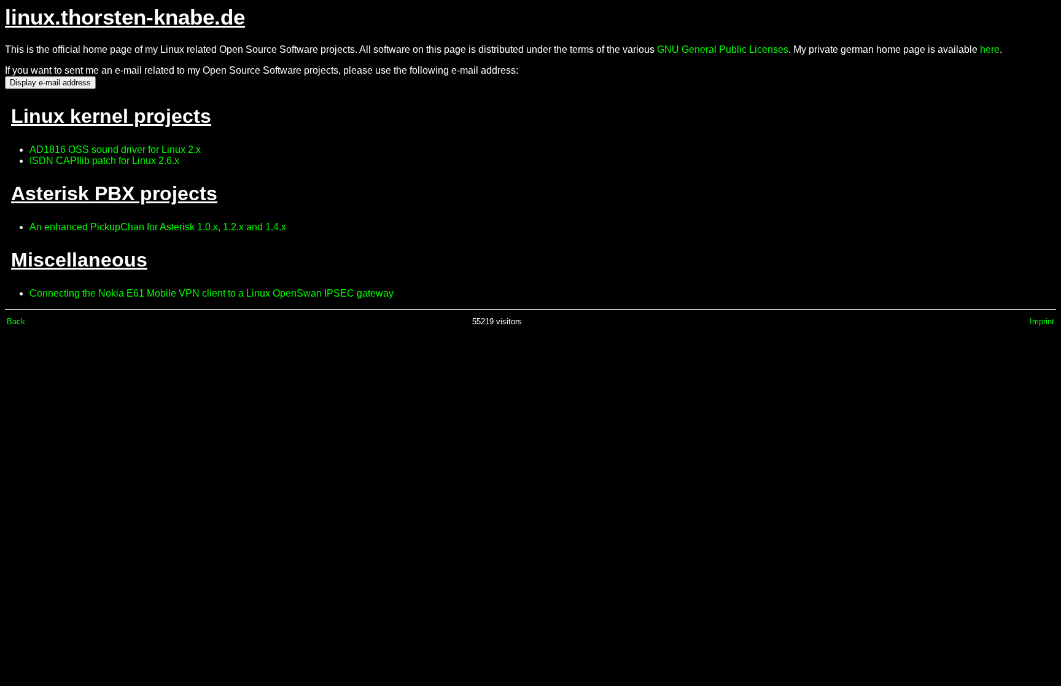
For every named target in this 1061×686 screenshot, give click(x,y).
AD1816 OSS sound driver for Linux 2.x (115, 149)
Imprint (1042, 321)
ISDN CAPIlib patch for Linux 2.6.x (104, 160)
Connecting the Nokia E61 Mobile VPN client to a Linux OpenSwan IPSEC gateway (211, 293)
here (990, 49)
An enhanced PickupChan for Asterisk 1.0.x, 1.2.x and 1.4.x (157, 227)
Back (16, 321)
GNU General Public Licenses (722, 49)
